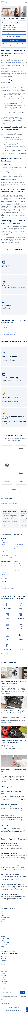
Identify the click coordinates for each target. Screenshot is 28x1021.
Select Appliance (7, 33)
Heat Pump (4, 572)
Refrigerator (17, 551)
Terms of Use (23, 1009)
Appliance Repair (5, 932)
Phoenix (3, 973)
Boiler (2, 563)
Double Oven (4, 542)
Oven (2, 553)
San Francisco (4, 981)
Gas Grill (3, 546)
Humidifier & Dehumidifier (4, 575)
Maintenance (4, 934)
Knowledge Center (6, 917)
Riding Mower (4, 584)
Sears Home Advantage (7, 921)
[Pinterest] (6, 1003)
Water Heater (4, 578)
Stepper (16, 568)
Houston (3, 958)
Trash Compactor (5, 555)
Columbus (4, 979)
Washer (16, 555)
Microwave (4, 549)
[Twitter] (4, 1003)
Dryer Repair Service (9, 334)
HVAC (2, 570)
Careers (3, 915)
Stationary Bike (18, 566)
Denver (3, 969)
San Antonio (4, 960)
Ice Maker (16, 546)
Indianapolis (4, 967)
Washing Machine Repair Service (12, 332)
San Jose (3, 962)
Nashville (3, 983)
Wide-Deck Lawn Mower (7, 588)
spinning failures (14, 107)
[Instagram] (2, 1003)
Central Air (4, 566)
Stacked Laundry (18, 553)
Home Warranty (5, 938)
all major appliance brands (14, 117)
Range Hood (4, 551)
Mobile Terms (9, 1010)
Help (2, 924)
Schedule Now (14, 40)
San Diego (3, 975)
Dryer (15, 542)
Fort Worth (4, 964)
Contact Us (4, 911)
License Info (14, 1010)
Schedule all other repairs (8, 653)
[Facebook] (8, 1003)
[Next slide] (24, 517)
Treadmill (16, 570)
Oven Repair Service (9, 325)
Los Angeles (4, 971)
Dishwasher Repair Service (11, 330)
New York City (4, 956)
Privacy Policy (10, 1007)
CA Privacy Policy (16, 1007)
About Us (3, 913)
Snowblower (4, 586)
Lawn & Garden (5, 942)
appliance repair (16, 62)
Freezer (3, 544)
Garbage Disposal (18, 544)
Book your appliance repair (8, 237)
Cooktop (3, 540)
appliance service (11, 211)
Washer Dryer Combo (6, 557)
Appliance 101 (7, 693)
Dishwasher (17, 540)
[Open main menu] (26, 2)
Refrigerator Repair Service (11, 327)
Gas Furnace (4, 568)
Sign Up (22, 992)
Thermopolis (3, 4)
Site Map (19, 1010)
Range (15, 549)
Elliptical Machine (18, 563)
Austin (2, 977)
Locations (3, 919)
